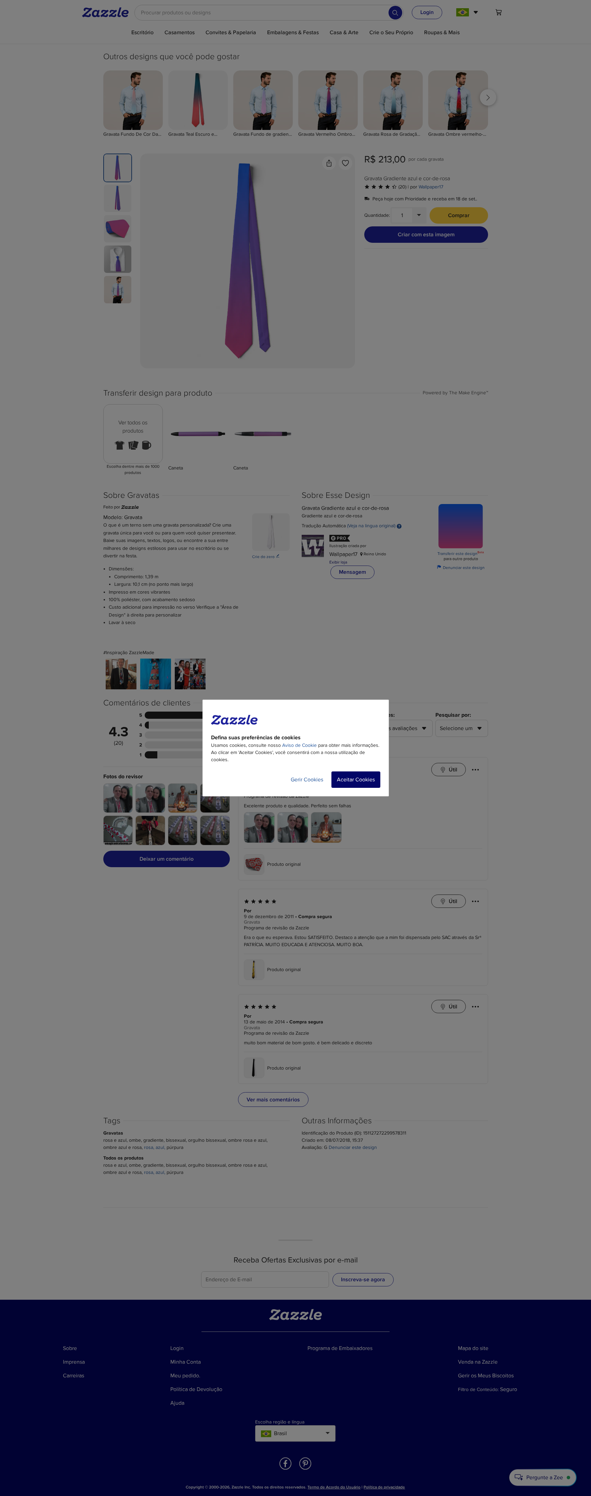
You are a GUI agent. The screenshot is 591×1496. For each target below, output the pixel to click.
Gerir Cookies (307, 779)
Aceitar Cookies (356, 779)
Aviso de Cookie (299, 745)
